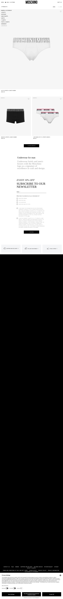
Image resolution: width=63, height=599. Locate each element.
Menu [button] (2, 2)
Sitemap (56, 566)
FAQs (12, 566)
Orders (17, 566)
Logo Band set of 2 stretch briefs (41, 137)
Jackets (3, 12)
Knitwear (3, 14)
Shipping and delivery (26, 566)
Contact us (6, 566)
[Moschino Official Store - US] (31, 2)
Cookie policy (33, 570)
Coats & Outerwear (6, 10)
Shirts (3, 18)
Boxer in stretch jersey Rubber (9, 137)
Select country (31, 568)
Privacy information (53, 570)
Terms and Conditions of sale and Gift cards (15, 570)
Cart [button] (59, 2)
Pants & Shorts (5, 22)
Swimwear (3, 23)
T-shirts (3, 20)
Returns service (38, 566)
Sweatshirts (4, 16)
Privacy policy (42, 570)
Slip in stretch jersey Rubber (8, 90)
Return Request (48, 566)
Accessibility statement (31, 571)
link (28, 216)
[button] (31, 145)
